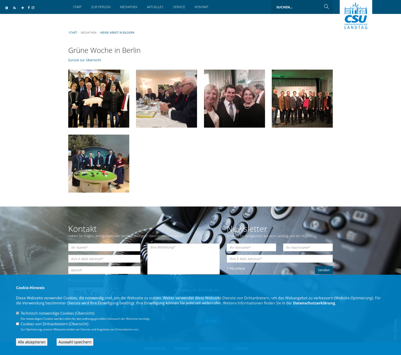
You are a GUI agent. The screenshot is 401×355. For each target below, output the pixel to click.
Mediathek (128, 7)
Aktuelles (155, 7)
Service (179, 7)
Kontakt (201, 7)
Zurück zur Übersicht (84, 60)
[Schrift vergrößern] (23, 8)
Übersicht (84, 313)
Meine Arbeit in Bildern (117, 32)
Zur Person (100, 7)
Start (77, 7)
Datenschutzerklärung (314, 303)
